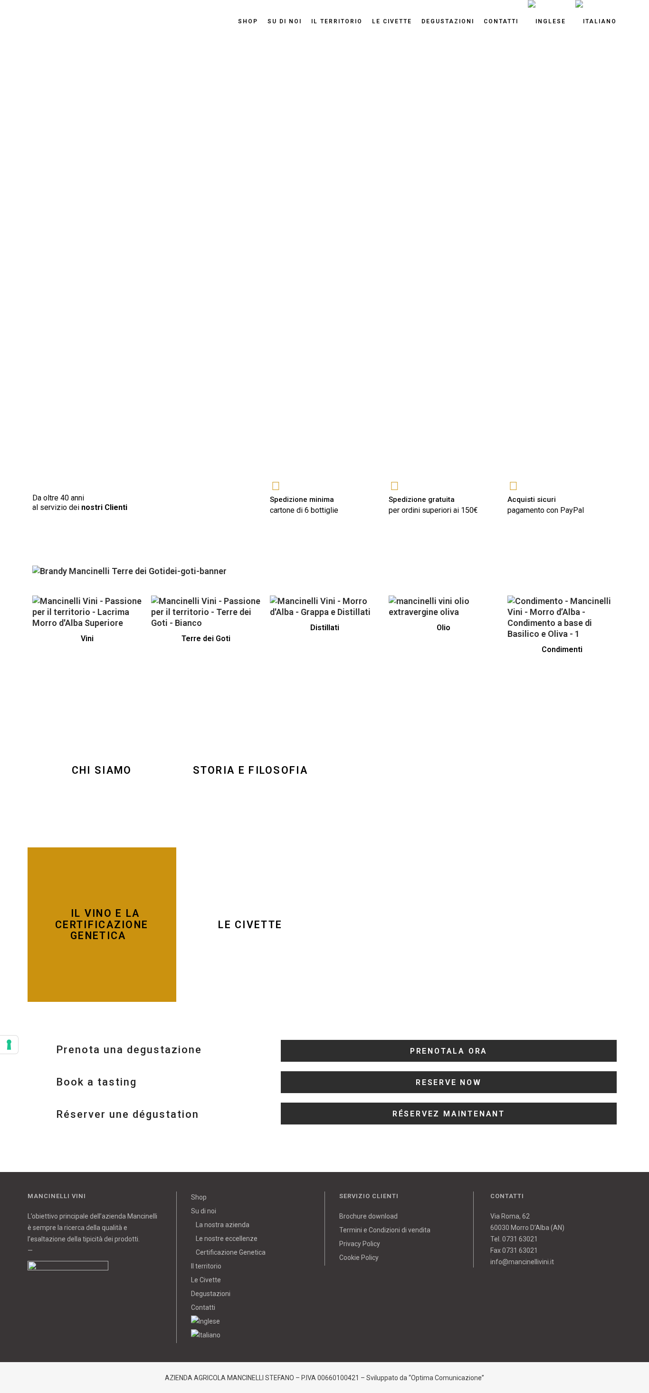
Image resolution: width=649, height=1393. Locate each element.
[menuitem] (251, 1321)
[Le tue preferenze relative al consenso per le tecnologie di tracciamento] (9, 1045)
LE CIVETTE (250, 925)
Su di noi (203, 1211)
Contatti (203, 1307)
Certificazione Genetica (231, 1252)
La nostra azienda (222, 1225)
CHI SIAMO (102, 770)
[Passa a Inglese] (547, 21)
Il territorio (206, 1266)
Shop (199, 1197)
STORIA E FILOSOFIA (250, 770)
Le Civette (206, 1280)
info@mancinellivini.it (522, 1262)
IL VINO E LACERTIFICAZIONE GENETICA (101, 924)
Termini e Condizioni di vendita (384, 1230)
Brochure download (368, 1216)
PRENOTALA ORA (448, 1051)
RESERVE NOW (449, 1082)
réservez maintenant (448, 1113)
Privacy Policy (359, 1244)
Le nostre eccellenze (227, 1238)
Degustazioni (210, 1293)
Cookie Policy (359, 1257)
